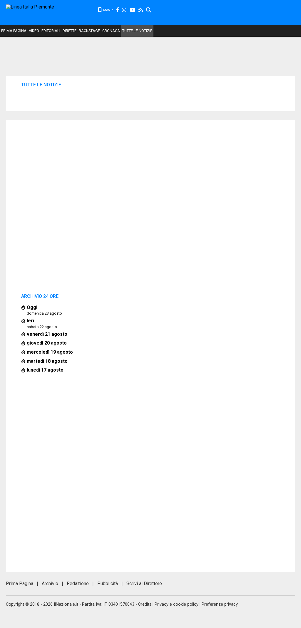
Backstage (89, 30)
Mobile (107, 10)
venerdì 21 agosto (47, 334)
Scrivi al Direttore (144, 583)
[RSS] (140, 10)
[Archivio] (149, 10)
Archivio (50, 583)
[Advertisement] (226, 12)
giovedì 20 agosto (47, 343)
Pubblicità (107, 583)
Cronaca (111, 30)
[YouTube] (133, 10)
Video (34, 30)
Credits (144, 604)
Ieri (30, 320)
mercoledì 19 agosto (50, 352)
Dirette (69, 30)
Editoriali (50, 30)
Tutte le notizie (137, 30)
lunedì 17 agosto (45, 370)
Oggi (32, 307)
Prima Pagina (13, 30)
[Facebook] (117, 10)
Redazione (78, 583)
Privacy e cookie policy (176, 604)
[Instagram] (124, 10)
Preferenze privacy (220, 604)
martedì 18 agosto (47, 361)
